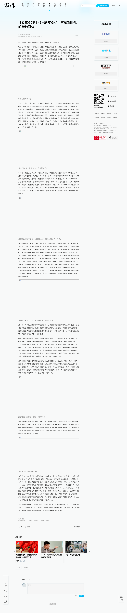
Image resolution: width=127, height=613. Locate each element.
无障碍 (119, 6)
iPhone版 (113, 101)
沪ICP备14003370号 (99, 123)
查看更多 (106, 41)
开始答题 (106, 73)
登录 (113, 5)
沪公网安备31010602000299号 (102, 125)
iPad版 (112, 106)
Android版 (113, 96)
